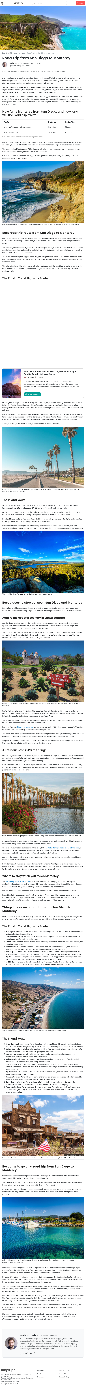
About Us (40, 1371)
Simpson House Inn (25, 727)
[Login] (3, 3)
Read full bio (27, 1353)
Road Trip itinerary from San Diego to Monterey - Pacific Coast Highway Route (50, 373)
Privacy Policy (64, 1371)
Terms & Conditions (66, 1374)
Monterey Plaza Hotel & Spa (18, 881)
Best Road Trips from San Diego (13, 53)
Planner (80, 3)
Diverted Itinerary (32, 394)
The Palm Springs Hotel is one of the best (61, 848)
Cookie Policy (64, 1377)
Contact (40, 1374)
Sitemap (40, 1377)
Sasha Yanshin (15, 63)
